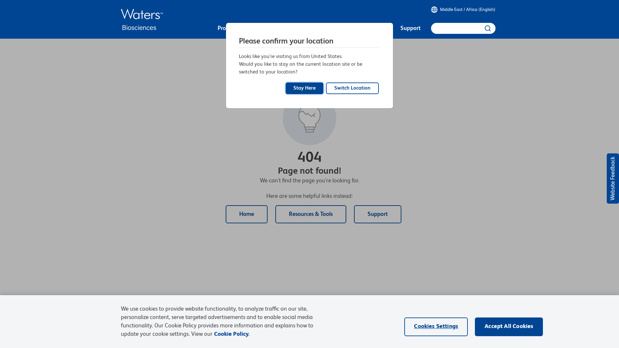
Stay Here (304, 88)
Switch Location (352, 88)
